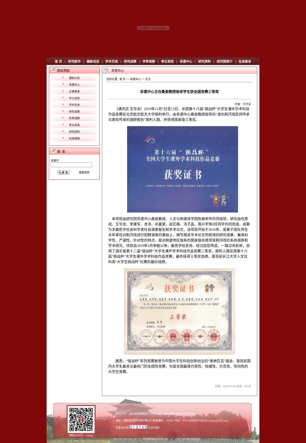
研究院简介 (225, 61)
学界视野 (148, 61)
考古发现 (167, 61)
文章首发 (74, 91)
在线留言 (245, 61)
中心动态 (74, 98)
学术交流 (111, 61)
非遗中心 (186, 61)
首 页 (58, 61)
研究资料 (204, 61)
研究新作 (74, 61)
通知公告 (74, 78)
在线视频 (74, 138)
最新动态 (93, 61)
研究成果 (130, 61)
